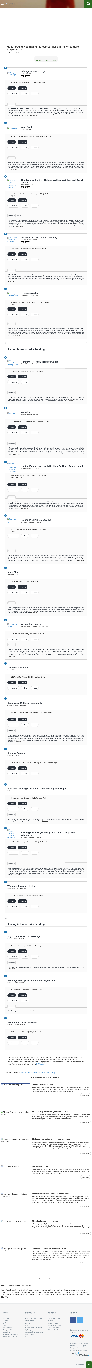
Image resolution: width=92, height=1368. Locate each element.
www (35, 93)
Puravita (25, 412)
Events (27, 1323)
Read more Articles (46, 1279)
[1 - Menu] (2, 4)
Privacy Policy (7, 1327)
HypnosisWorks (29, 293)
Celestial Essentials (17, 667)
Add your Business (54, 1318)
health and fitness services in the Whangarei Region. (38, 1072)
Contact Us (6, 1321)
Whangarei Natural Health (21, 886)
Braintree (73, 1333)
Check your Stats (53, 1327)
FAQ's (4, 1323)
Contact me (14, 93)
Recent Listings (53, 1323)
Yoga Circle (27, 127)
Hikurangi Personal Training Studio (39, 362)
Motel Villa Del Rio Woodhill (22, 1022)
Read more (33, 115)
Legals (5, 1325)
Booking (23, 88)
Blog (26, 1337)
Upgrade (50, 1321)
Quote (12, 88)
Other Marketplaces (54, 1330)
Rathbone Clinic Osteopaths (36, 520)
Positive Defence (16, 753)
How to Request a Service (33, 1318)
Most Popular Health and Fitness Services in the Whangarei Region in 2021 (43, 48)
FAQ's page (40, 1064)
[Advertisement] (46, 25)
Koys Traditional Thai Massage (23, 936)
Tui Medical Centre (31, 624)
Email (25, 93)
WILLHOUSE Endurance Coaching (39, 237)
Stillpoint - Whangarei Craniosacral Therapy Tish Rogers (37, 788)
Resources (28, 1325)
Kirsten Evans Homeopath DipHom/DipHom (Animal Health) (52, 466)
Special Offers (29, 1321)
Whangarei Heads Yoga (33, 71)
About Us (6, 1318)
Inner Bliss (13, 572)
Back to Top (80, 1364)
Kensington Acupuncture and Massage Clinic (31, 980)
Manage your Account (55, 1325)
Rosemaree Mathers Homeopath (24, 703)
